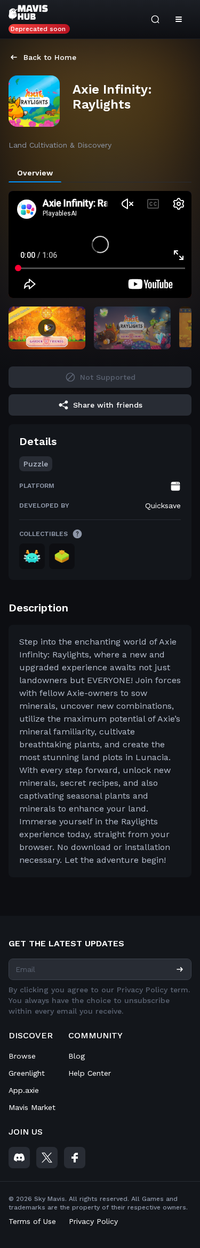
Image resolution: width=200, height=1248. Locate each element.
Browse (22, 1056)
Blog (76, 1056)
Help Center (89, 1073)
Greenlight (27, 1073)
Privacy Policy (93, 1221)
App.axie (24, 1090)
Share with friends (107, 405)
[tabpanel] (100, 547)
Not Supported (107, 377)
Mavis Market (32, 1107)
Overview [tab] (35, 173)
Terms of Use (32, 1221)
